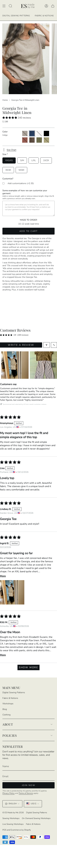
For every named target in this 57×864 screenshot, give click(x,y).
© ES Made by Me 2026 (13, 812)
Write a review (21, 345)
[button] (10, 117)
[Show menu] (4, 6)
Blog (4, 709)
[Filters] (46, 345)
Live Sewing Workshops (13, 824)
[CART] (53, 6)
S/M (22, 160)
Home (5, 100)
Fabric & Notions (10, 698)
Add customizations (21, 183)
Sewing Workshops (10, 818)
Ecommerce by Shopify (21, 830)
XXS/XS (9, 160)
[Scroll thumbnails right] (53, 365)
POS (4, 830)
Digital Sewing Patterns (13, 692)
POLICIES (9, 735)
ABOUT (7, 724)
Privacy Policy (8, 793)
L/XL (33, 160)
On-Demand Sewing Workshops (36, 818)
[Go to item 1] (15, 365)
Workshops (7, 703)
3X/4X (8, 170)
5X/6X (21, 170)
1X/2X (46, 160)
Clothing (6, 714)
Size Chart (11, 149)
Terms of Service (26, 793)
